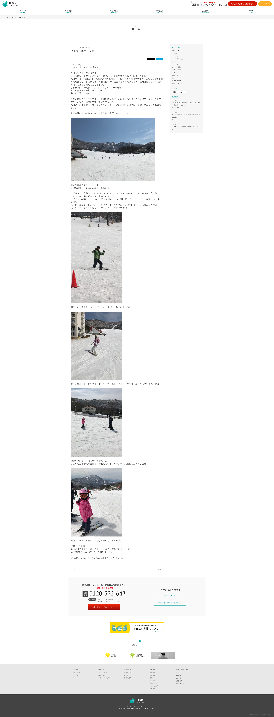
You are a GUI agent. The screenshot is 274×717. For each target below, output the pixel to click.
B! (159, 59)
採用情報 (153, 689)
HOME (7, 17)
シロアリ (175, 64)
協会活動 (175, 75)
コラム (174, 61)
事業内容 (68, 11)
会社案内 (205, 11)
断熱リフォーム (177, 80)
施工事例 (178, 675)
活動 (173, 78)
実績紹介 (160, 11)
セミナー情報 (176, 70)
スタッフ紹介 (154, 686)
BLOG (13, 17)
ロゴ (74, 678)
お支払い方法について (182, 669)
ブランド (23, 11)
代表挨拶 (153, 672)
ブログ (251, 11)
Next (159, 570)
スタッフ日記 (176, 67)
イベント (175, 56)
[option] (111, 655)
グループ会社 (154, 683)
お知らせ (178, 678)
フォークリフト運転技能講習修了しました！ (186, 126)
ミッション (76, 672)
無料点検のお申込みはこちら (103, 607)
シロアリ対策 (102, 672)
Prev (75, 570)
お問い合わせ (180, 683)
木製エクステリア (178, 83)
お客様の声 (179, 681)
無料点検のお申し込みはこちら (242, 4)
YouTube (175, 53)
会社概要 (153, 675)
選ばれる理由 (128, 672)
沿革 (151, 678)
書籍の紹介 (127, 678)
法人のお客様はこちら (169, 596)
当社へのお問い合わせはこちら (169, 603)
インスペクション (178, 59)
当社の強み (114, 11)
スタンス (75, 675)
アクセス (153, 680)
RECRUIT (265, 4)
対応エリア (127, 675)
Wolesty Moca (177, 51)
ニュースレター (177, 72)
